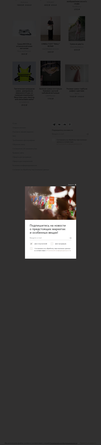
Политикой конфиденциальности (59, 250)
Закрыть (71, 184)
